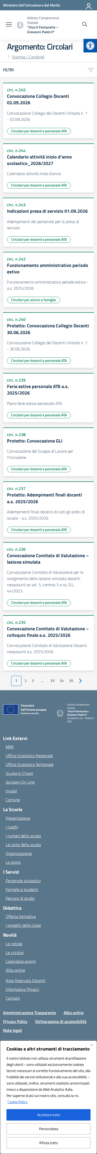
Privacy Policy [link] (15, 1021)
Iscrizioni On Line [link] (20, 782)
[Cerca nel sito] (85, 25)
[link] (90, 45)
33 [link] (52, 680)
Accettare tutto (48, 1114)
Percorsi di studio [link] (20, 898)
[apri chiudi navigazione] (9, 25)
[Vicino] (91, 1045)
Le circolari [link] (15, 952)
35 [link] (71, 680)
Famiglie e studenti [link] (22, 889)
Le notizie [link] (14, 944)
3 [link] (33, 680)
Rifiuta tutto (48, 1142)
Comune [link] (13, 800)
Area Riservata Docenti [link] (25, 980)
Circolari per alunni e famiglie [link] (33, 299)
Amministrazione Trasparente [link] (29, 1013)
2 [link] (26, 680)
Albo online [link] (15, 970)
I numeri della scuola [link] (23, 836)
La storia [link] (13, 862)
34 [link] (62, 680)
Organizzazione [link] (19, 853)
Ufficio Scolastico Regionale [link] (29, 755)
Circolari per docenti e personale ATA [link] (39, 131)
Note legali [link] (12, 1030)
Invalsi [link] (11, 791)
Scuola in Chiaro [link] (19, 773)
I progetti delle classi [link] (23, 925)
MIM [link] (9, 747)
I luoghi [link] (12, 827)
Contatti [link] (13, 998)
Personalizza (48, 1128)
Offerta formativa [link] (21, 916)
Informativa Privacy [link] (22, 989)
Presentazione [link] (18, 818)
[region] (48, 1097)
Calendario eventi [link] (21, 961)
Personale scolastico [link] (23, 880)
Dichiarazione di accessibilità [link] (60, 1021)
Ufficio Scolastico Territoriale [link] (30, 764)
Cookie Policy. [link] (18, 1101)
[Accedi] (89, 5)
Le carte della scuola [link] (23, 844)
